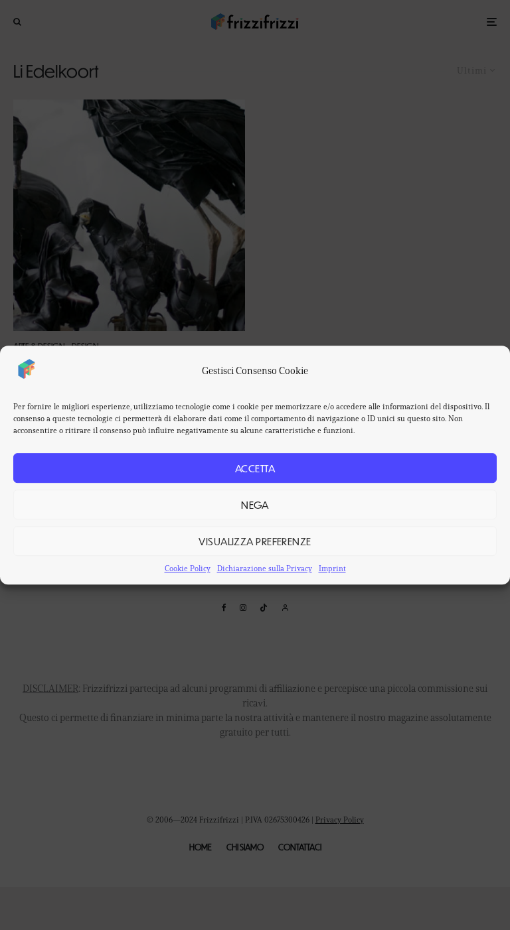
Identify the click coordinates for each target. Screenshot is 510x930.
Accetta (255, 468)
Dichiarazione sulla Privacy (264, 568)
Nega (255, 504)
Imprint (332, 568)
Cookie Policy (188, 568)
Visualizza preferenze (255, 541)
